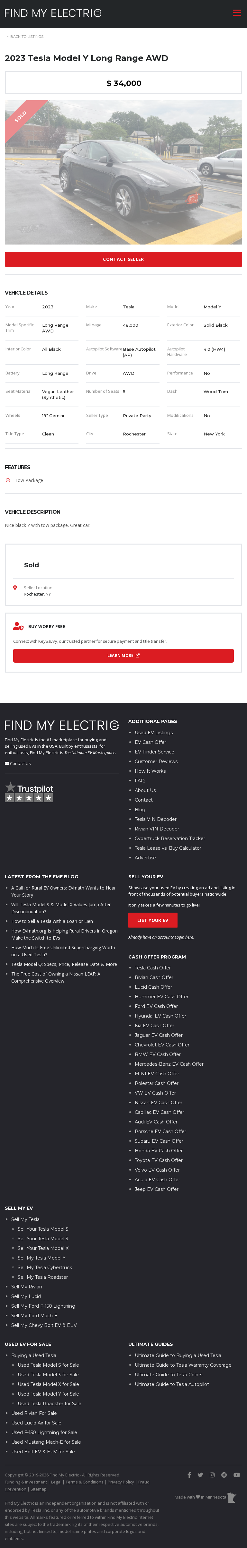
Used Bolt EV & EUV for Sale (43, 1452)
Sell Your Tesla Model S (43, 1229)
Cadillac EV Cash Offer (159, 1112)
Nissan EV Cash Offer (158, 1102)
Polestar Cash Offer (156, 1083)
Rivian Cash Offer (154, 977)
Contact (144, 800)
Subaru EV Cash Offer (159, 1141)
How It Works (150, 771)
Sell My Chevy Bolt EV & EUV (44, 1325)
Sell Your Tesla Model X (43, 1248)
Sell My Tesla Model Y (42, 1258)
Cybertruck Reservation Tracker (170, 838)
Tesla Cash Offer (153, 968)
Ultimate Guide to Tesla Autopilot (172, 1384)
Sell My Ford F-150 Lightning (43, 1306)
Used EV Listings (154, 732)
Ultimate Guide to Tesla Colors (168, 1375)
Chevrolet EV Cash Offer (162, 1045)
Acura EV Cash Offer (157, 1179)
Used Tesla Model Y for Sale (48, 1394)
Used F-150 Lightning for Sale (44, 1432)
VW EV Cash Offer (155, 1093)
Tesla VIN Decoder (156, 819)
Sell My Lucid (26, 1296)
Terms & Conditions (85, 1482)
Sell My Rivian (26, 1287)
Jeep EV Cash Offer (156, 1189)
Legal (56, 1482)
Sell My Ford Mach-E (34, 1316)
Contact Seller (123, 259)
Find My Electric (19, 740)
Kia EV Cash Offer (154, 1025)
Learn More (121, 655)
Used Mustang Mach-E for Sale (46, 1442)
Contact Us (20, 763)
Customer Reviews (156, 761)
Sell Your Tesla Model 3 (43, 1239)
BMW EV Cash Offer (158, 1054)
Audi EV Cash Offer (156, 1122)
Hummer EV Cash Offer (161, 997)
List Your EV (153, 920)
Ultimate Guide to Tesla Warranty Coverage (183, 1365)
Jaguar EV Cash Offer (159, 1035)
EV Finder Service (154, 752)
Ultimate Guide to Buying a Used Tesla (178, 1355)
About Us (145, 790)
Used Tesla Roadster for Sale (49, 1403)
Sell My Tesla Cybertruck (45, 1267)
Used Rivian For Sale (34, 1413)
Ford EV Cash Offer (156, 1006)
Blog (140, 810)
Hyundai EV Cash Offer (160, 1016)
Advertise (145, 858)
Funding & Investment (26, 1482)
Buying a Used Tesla (33, 1355)
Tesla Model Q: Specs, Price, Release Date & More (64, 964)
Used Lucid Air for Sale (36, 1423)
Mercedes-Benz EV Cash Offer (169, 1064)
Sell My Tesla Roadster (43, 1277)
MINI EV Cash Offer (157, 1074)
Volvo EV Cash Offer (157, 1170)
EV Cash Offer (150, 742)
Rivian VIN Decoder (157, 829)
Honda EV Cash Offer (159, 1151)
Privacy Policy (121, 1482)
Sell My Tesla (25, 1219)
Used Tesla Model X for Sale (48, 1384)
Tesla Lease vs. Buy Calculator (168, 848)
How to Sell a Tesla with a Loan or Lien (52, 921)
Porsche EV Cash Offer (160, 1131)
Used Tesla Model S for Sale (48, 1365)
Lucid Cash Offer (153, 987)
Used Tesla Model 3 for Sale (48, 1375)
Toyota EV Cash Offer (159, 1160)
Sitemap (39, 1489)
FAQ (140, 781)
